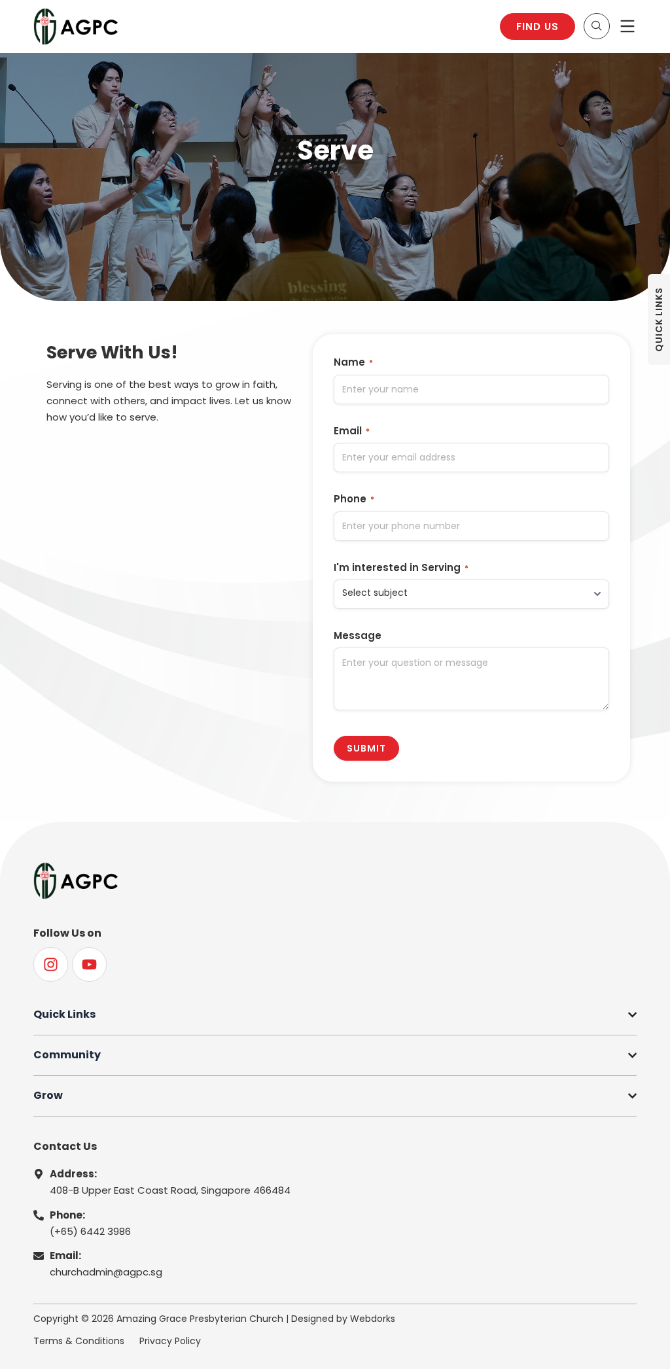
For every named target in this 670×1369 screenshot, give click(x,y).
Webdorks (372, 1318)
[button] (597, 26)
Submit (366, 748)
